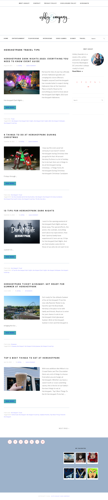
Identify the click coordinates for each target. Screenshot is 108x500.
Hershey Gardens (30, 197)
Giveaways (14, 344)
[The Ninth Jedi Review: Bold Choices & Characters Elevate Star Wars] (81, 462)
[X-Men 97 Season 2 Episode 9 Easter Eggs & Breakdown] (93, 462)
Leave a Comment (31, 65)
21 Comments (28, 290)
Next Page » (64, 428)
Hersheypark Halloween (58, 121)
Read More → (77, 71)
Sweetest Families (45, 414)
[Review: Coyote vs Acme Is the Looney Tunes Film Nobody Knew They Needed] (69, 462)
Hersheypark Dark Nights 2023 (42, 121)
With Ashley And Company (54, 21)
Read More (10, 107)
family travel (15, 414)
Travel (12, 119)
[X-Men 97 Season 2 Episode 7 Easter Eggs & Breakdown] (81, 478)
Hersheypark (15, 121)
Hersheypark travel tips (10, 123)
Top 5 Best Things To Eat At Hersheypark (32, 358)
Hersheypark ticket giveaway (32, 346)
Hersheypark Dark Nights (26, 121)
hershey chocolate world (18, 197)
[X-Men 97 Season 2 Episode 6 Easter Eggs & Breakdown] (93, 478)
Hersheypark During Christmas (12, 199)
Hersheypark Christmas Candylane (52, 197)
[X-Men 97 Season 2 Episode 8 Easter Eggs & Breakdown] (69, 478)
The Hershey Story (40, 199)
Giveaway (14, 346)
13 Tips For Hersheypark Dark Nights (29, 211)
